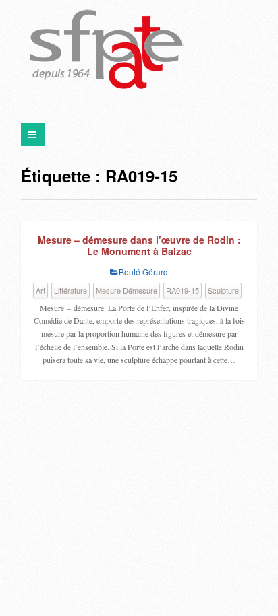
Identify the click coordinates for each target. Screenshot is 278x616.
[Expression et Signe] (106, 50)
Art (40, 290)
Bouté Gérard (143, 271)
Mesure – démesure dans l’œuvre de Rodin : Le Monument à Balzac (139, 246)
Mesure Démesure (126, 290)
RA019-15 (182, 290)
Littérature (70, 290)
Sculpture (223, 290)
